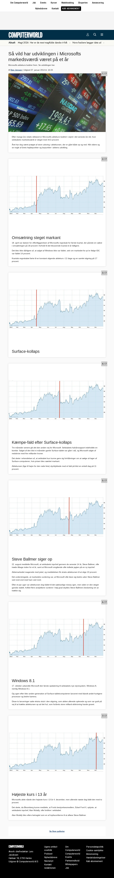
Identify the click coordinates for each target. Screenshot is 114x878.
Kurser (54, 2)
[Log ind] (87, 35)
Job (34, 2)
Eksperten (83, 2)
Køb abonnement (71, 8)
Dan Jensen (16, 70)
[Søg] (94, 35)
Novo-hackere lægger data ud (86, 42)
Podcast (48, 853)
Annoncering (98, 2)
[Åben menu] (102, 35)
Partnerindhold (72, 860)
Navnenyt (48, 861)
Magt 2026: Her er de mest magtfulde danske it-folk (42, 42)
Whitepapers (71, 864)
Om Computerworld (19, 2)
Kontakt (55, 8)
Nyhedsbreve (41, 8)
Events (43, 2)
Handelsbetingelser (95, 857)
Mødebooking (67, 2)
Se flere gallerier (57, 831)
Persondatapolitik (94, 846)
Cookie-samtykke (94, 850)
